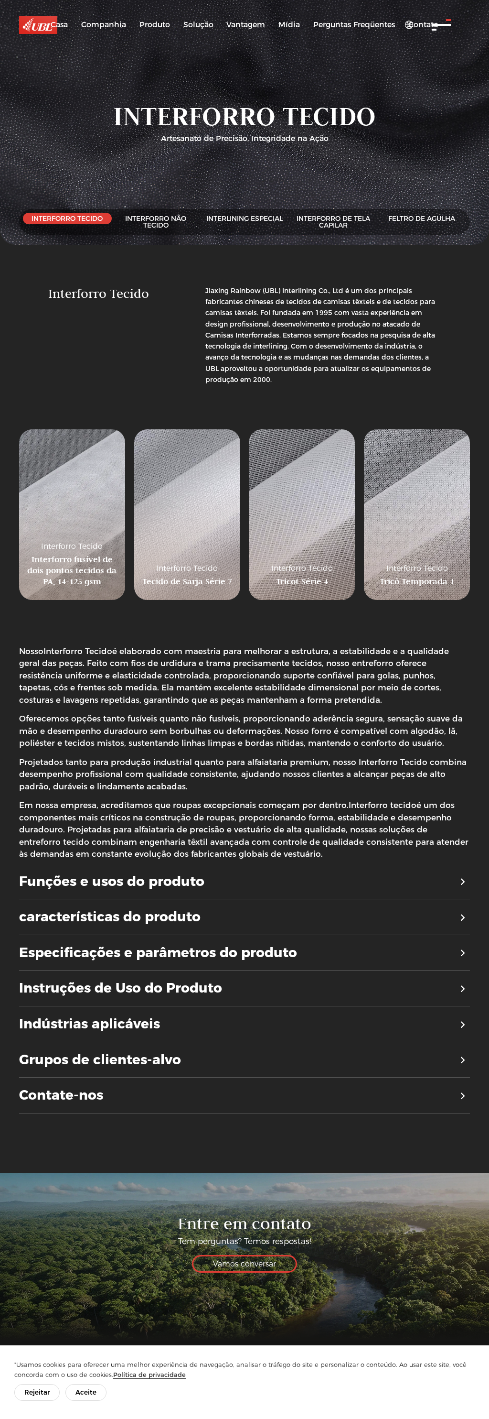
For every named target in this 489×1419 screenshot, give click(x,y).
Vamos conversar (244, 1263)
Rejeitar (37, 1392)
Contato (423, 24)
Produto (154, 24)
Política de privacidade (149, 1374)
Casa (59, 24)
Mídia (289, 24)
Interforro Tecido (77, 651)
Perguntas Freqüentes (354, 24)
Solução (198, 24)
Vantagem (245, 24)
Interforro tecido (382, 805)
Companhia (103, 24)
